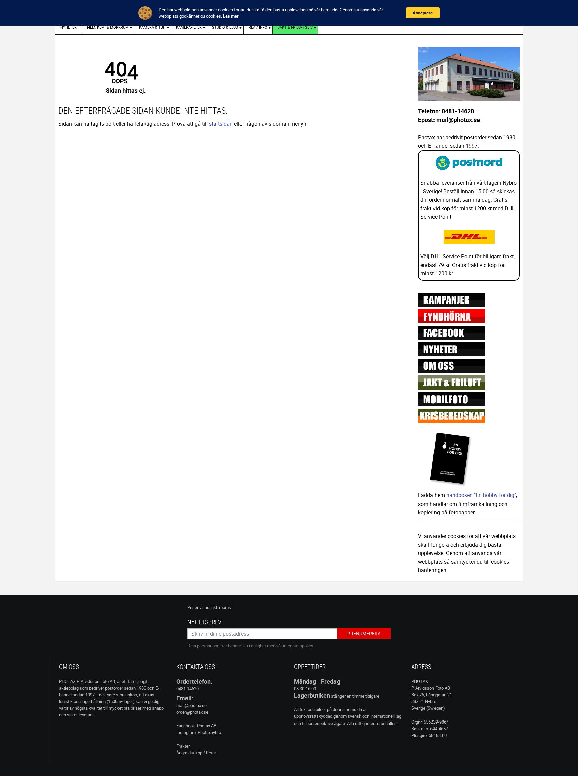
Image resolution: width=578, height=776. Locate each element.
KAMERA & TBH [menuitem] (152, 27)
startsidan (221, 123)
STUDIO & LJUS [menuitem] (225, 27)
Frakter (183, 746)
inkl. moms (220, 607)
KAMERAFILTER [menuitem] (189, 27)
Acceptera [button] (423, 13)
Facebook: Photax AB (196, 726)
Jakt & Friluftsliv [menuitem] (295, 27)
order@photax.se (192, 712)
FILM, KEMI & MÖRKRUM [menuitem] (108, 27)
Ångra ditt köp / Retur (196, 753)
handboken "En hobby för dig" (481, 495)
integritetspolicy (298, 646)
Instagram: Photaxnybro (198, 732)
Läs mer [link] (231, 16)
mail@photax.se (191, 705)
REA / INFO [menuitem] (258, 27)
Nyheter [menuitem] (68, 27)
